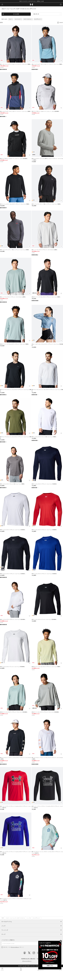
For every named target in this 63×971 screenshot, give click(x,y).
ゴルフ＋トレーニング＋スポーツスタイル (15, 918)
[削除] (12, 19)
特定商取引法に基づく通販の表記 (28, 958)
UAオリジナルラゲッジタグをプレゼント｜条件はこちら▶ (31, 1)
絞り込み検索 (16, 14)
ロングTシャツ (36, 918)
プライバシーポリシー (15, 947)
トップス (29, 918)
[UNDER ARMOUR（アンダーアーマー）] (31, 4)
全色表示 (61, 22)
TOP (3, 918)
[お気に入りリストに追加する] (30, 61)
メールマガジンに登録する (8, 940)
